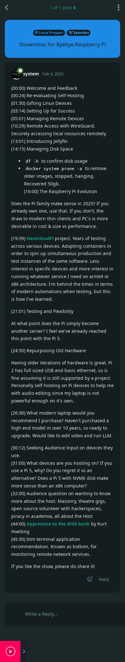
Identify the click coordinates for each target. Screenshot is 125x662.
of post (60, 7)
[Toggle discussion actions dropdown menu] (118, 7)
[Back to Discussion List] (6, 7)
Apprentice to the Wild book (58, 524)
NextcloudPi (40, 238)
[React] (88, 580)
